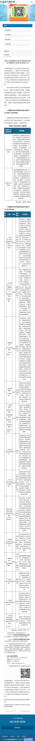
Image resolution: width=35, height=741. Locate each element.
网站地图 (24, 736)
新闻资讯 (6, 51)
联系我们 (17, 727)
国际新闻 (8, 30)
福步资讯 (8, 39)
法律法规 (8, 44)
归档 (5, 25)
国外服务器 (8, 705)
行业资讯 (8, 35)
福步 (24, 699)
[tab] (17, 25)
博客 (18, 736)
